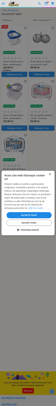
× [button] (50, 174)
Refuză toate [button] (29, 222)
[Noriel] (13, 4)
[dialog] (28, 203)
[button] (28, 230)
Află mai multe (36, 208)
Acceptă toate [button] (29, 215)
